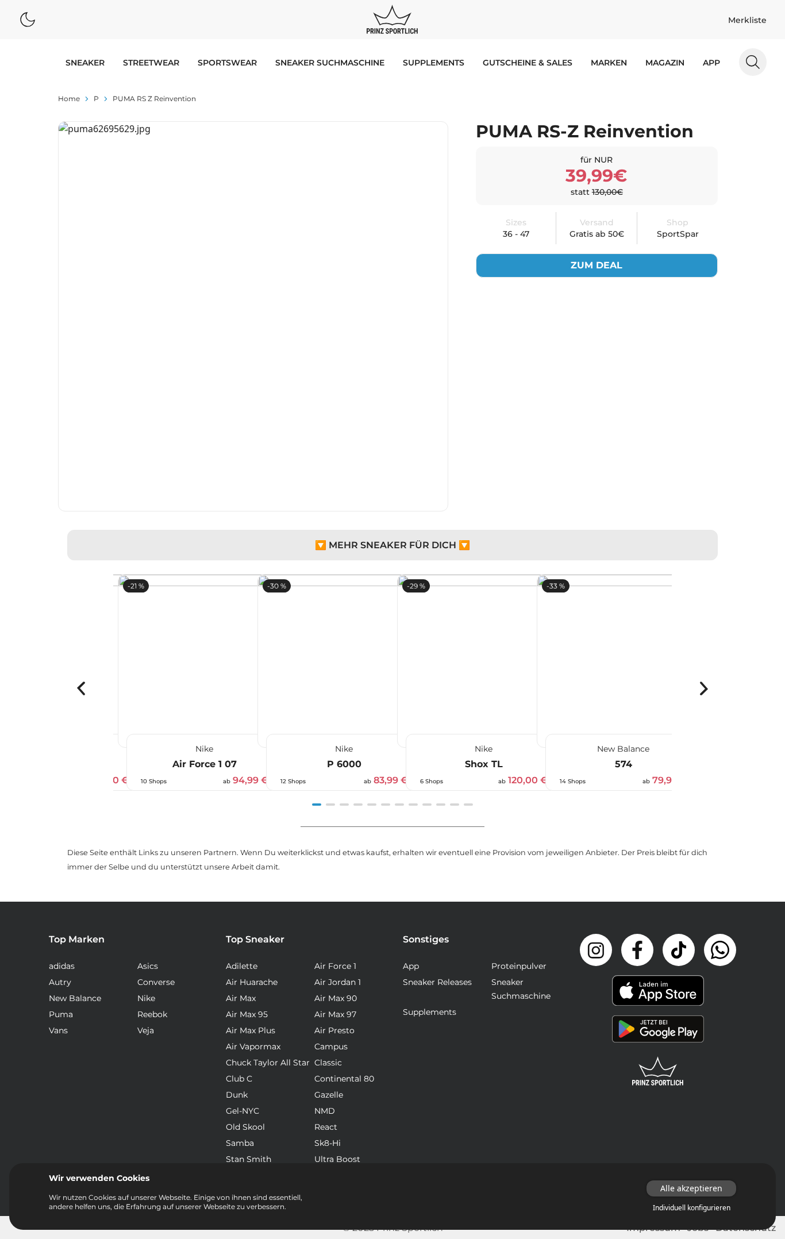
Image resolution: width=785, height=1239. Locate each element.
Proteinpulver (519, 966)
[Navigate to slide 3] (344, 804)
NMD (324, 1111)
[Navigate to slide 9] (427, 804)
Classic (328, 1062)
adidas (62, 966)
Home (69, 98)
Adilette (241, 966)
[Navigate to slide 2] (330, 804)
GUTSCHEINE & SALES (527, 62)
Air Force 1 (335, 966)
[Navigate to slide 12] (468, 804)
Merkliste (747, 20)
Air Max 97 (335, 1014)
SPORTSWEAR (227, 62)
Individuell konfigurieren (691, 1208)
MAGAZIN (664, 62)
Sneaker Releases (437, 982)
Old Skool (245, 1127)
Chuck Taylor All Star (268, 1062)
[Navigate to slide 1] (317, 804)
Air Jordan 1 (337, 982)
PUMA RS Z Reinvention (154, 98)
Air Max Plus (250, 1030)
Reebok (152, 1014)
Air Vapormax (253, 1046)
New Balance (75, 998)
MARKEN (609, 62)
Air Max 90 (335, 998)
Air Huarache (252, 982)
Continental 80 (344, 1078)
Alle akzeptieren (691, 1188)
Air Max (241, 998)
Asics (147, 966)
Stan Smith (248, 1159)
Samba (240, 1143)
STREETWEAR (151, 62)
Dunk (237, 1095)
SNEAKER (85, 62)
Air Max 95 (247, 1014)
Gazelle (328, 1095)
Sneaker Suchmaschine (329, 62)
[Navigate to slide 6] (385, 804)
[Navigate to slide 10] (441, 804)
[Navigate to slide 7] (399, 804)
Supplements (433, 62)
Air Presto (334, 1030)
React (325, 1127)
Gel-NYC (242, 1111)
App (711, 62)
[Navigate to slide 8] (413, 804)
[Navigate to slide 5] (372, 804)
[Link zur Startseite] (658, 1071)
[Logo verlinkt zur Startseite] (392, 19)
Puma (61, 1014)
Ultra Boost (337, 1159)
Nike (146, 998)
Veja (145, 1030)
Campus (331, 1046)
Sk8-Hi (327, 1143)
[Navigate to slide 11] (454, 804)
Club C (239, 1078)
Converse (156, 982)
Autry (60, 982)
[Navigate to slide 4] (358, 804)
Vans (58, 1030)
